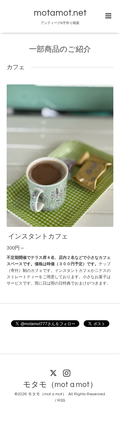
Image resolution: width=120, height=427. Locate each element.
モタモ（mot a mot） (60, 385)
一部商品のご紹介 (60, 49)
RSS (61, 400)
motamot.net (60, 13)
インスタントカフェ (38, 236)
